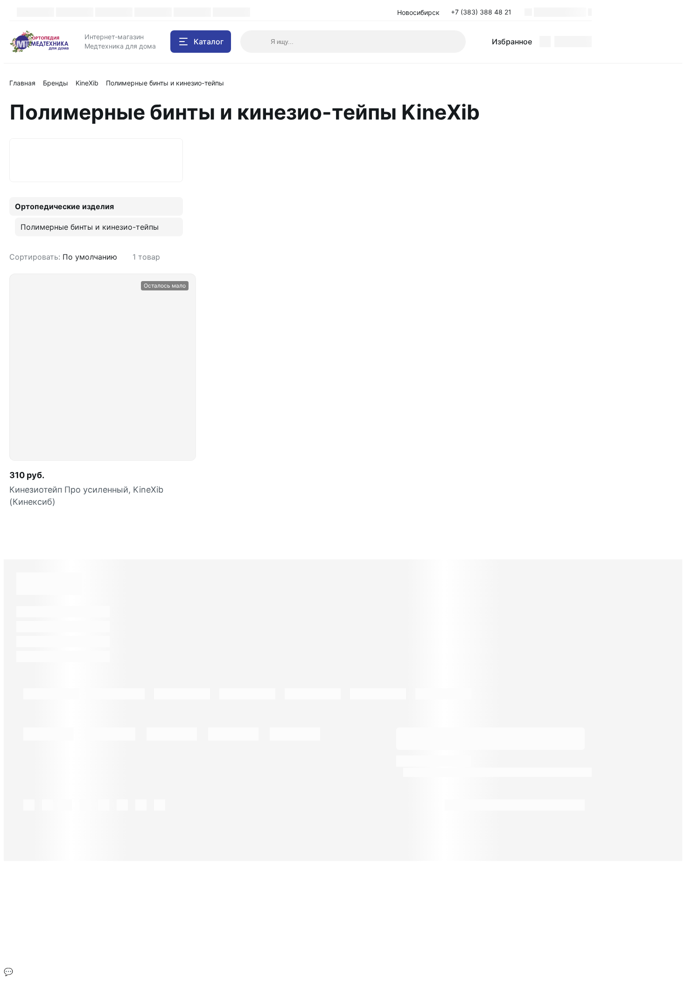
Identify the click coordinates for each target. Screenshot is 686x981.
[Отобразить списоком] (588, 256)
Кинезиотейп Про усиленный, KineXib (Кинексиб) (86, 496)
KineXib (87, 83)
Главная (22, 83)
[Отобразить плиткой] (577, 256)
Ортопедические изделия (64, 206)
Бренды (55, 83)
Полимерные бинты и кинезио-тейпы (90, 227)
